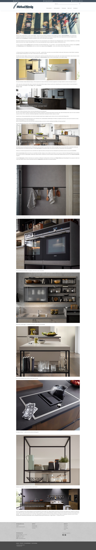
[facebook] (63, 535)
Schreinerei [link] (33, 528)
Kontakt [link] (17, 525)
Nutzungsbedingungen (27, 543)
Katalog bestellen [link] (34, 526)
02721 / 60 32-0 (21, 537)
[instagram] (65, 535)
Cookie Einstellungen (34, 543)
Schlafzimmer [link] (66, 528)
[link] (16, 1)
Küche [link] (65, 529)
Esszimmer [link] (65, 526)
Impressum (17, 543)
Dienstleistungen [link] (34, 525)
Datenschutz (21, 543)
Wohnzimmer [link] (66, 525)
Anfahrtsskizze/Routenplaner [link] (20, 526)
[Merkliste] (79, 4)
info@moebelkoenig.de (21, 538)
